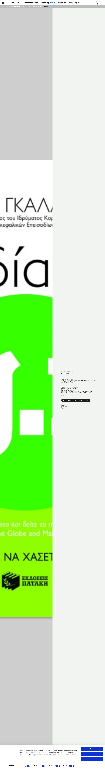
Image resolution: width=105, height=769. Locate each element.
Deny (92, 759)
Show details (80, 766)
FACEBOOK (64, 406)
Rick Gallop (67, 371)
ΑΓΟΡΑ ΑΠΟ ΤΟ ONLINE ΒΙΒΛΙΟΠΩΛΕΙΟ (75, 400)
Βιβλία (52, 3)
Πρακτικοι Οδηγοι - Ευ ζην (18, 6)
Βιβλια (8, 6)
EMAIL (62, 408)
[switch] (44, 766)
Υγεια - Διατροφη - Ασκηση (35, 6)
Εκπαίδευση (61, 3)
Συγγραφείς (44, 3)
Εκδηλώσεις (72, 3)
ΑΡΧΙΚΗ (3, 6)
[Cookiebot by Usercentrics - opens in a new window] (10, 766)
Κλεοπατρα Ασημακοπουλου (77, 385)
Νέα (79, 3)
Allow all (92, 748)
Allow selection (92, 754)
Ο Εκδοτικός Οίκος (31, 3)
